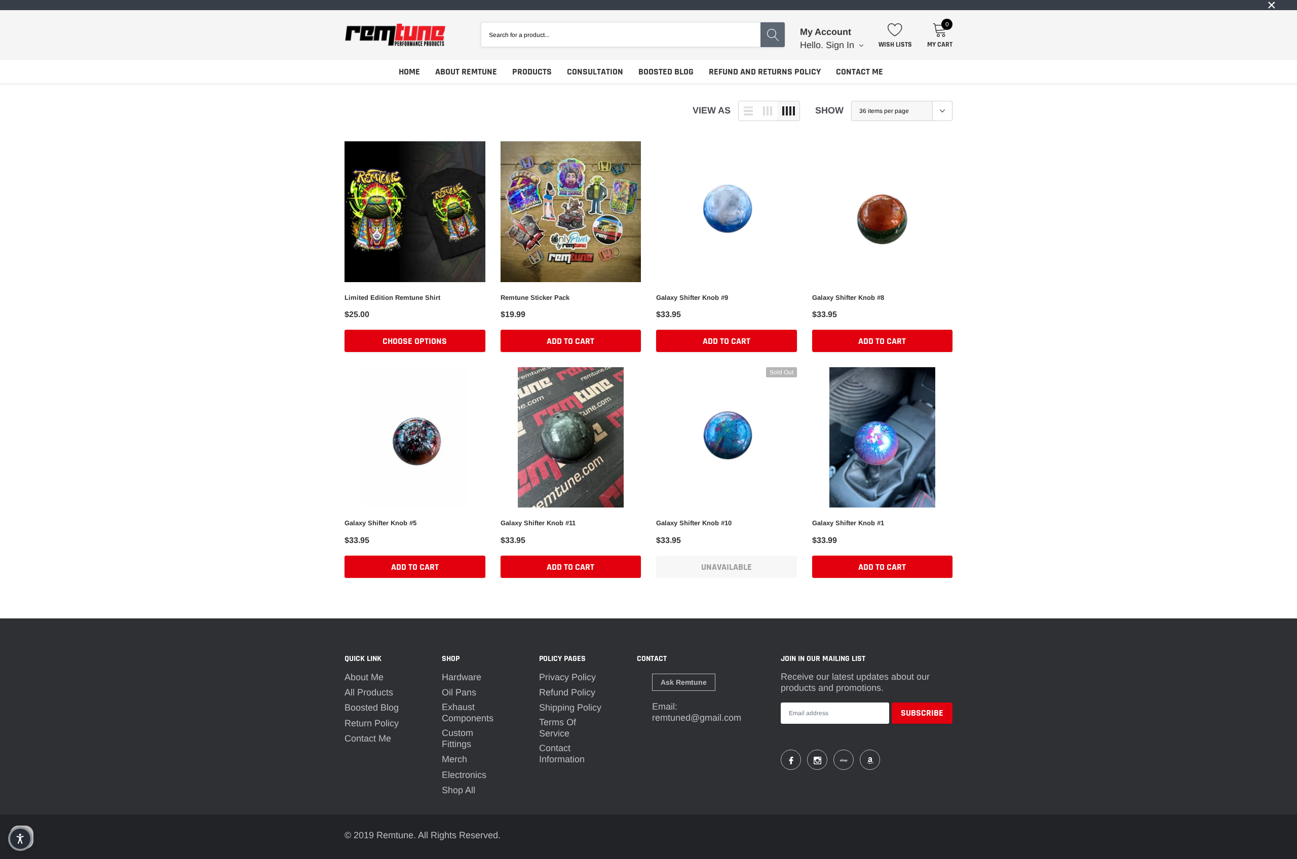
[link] (648, 5)
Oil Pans (459, 692)
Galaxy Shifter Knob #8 (848, 297)
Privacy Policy (567, 677)
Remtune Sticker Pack (535, 297)
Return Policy (372, 723)
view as (712, 110)
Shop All (458, 790)
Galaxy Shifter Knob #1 (848, 523)
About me (364, 677)
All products (369, 692)
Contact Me (859, 71)
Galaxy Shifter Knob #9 (692, 297)
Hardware (461, 677)
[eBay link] (843, 760)
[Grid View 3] (767, 111)
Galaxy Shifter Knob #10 (694, 523)
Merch (454, 759)
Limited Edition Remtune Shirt (392, 297)
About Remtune (466, 71)
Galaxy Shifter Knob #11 (538, 523)
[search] (772, 34)
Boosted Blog (666, 71)
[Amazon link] (870, 760)
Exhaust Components (467, 712)
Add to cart (570, 341)
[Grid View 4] (788, 111)
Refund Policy (567, 692)
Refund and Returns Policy (765, 71)
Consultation (595, 71)
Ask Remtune (684, 682)
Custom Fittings (457, 738)
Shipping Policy (570, 707)
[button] (20, 839)
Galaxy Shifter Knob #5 (380, 523)
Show (829, 110)
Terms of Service (557, 727)
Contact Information (562, 753)
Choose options (415, 341)
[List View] (748, 111)
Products (532, 71)
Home (409, 71)
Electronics (464, 775)
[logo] (395, 34)
